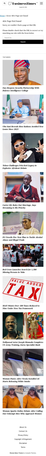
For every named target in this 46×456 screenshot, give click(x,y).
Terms (23, 447)
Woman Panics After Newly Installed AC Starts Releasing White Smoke (21, 380)
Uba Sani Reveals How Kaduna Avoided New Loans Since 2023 (23, 127)
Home (2, 15)
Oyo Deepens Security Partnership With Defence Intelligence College (21, 89)
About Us (23, 427)
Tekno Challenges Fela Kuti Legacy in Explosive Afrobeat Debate (20, 166)
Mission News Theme (16, 453)
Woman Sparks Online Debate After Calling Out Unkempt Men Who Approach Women (23, 412)
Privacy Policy (23, 435)
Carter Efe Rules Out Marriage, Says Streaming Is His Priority (19, 206)
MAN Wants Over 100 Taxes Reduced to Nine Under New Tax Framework (21, 307)
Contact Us (23, 431)
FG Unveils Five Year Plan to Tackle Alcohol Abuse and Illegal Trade (22, 238)
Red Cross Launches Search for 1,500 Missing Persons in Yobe (20, 270)
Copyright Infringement (23, 439)
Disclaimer (23, 443)
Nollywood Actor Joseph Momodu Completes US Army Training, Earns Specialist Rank (23, 343)
